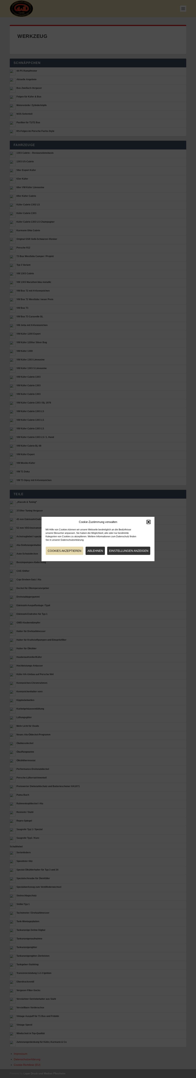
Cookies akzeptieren (64, 550)
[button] (148, 522)
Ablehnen (95, 550)
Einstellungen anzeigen (128, 550)
